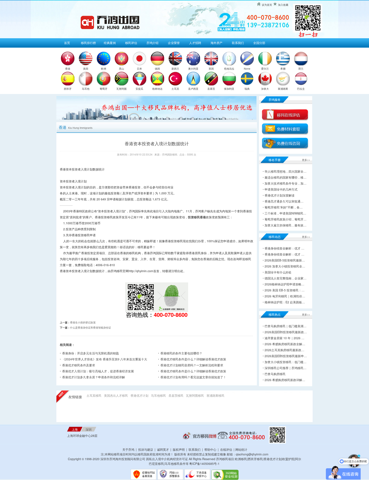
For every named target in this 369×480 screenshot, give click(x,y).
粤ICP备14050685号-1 (204, 463)
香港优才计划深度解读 (279, 195)
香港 (67, 68)
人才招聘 (195, 43)
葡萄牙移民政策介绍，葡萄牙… (285, 219)
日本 (139, 68)
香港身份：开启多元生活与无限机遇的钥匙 (90, 353)
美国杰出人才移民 (116, 395)
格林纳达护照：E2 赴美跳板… (285, 302)
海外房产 (217, 43)
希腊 (283, 68)
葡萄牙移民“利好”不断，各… (284, 207)
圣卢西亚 (193, 88)
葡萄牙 (103, 88)
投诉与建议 (145, 449)
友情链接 (75, 397)
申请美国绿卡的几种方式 (281, 189)
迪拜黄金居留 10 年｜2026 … (284, 338)
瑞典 (247, 88)
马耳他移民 (158, 395)
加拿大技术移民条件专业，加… (285, 183)
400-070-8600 (170, 315)
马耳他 (85, 88)
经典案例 (110, 43)
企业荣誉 (174, 43)
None (247, 68)
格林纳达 (157, 88)
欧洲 (103, 68)
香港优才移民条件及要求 (78, 365)
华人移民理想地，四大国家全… (285, 171)
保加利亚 (229, 88)
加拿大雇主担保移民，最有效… (285, 225)
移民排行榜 (88, 43)
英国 (211, 68)
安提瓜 (139, 88)
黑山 (121, 68)
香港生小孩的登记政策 (83, 322)
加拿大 (265, 88)
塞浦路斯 (283, 88)
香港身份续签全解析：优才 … (284, 248)
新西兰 (175, 68)
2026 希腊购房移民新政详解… (285, 380)
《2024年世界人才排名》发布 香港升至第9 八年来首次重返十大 (104, 359)
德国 (157, 68)
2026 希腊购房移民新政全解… (285, 344)
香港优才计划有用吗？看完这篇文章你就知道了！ (193, 377)
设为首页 (267, 4)
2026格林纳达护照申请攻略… (284, 284)
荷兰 (300, 68)
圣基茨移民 (175, 395)
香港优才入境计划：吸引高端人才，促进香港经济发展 (98, 371)
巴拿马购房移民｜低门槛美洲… (285, 326)
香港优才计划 (139, 395)
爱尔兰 (265, 68)
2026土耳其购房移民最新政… (284, 350)
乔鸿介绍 (152, 43)
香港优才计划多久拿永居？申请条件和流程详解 (93, 377)
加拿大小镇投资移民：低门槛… (285, 362)
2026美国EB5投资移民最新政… (286, 332)
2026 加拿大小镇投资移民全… (285, 266)
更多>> (306, 159)
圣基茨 (211, 88)
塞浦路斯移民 (215, 395)
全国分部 (259, 43)
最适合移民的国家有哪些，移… (285, 177)
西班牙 (68, 88)
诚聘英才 (163, 449)
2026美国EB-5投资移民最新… (285, 260)
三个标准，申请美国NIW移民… (285, 213)
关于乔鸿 (128, 449)
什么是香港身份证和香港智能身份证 (90, 327)
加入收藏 (283, 4)
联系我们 (238, 43)
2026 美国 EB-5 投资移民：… (285, 290)
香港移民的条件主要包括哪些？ (181, 353)
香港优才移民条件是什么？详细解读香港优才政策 (193, 359)
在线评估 (226, 449)
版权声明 (179, 449)
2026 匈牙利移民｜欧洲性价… (285, 296)
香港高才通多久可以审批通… (284, 201)
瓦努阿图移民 (195, 395)
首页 (67, 43)
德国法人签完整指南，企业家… (285, 278)
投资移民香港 (197, 217)
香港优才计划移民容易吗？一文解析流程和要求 (191, 365)
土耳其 (175, 88)
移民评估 (131, 43)
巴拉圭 (301, 88)
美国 (85, 68)
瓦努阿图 (121, 88)
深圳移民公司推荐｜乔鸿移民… (285, 368)
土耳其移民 (93, 395)
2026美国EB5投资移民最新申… (286, 356)
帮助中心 (210, 449)
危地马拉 (229, 68)
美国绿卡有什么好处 (278, 272)
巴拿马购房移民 (275, 374)
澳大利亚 (193, 68)
